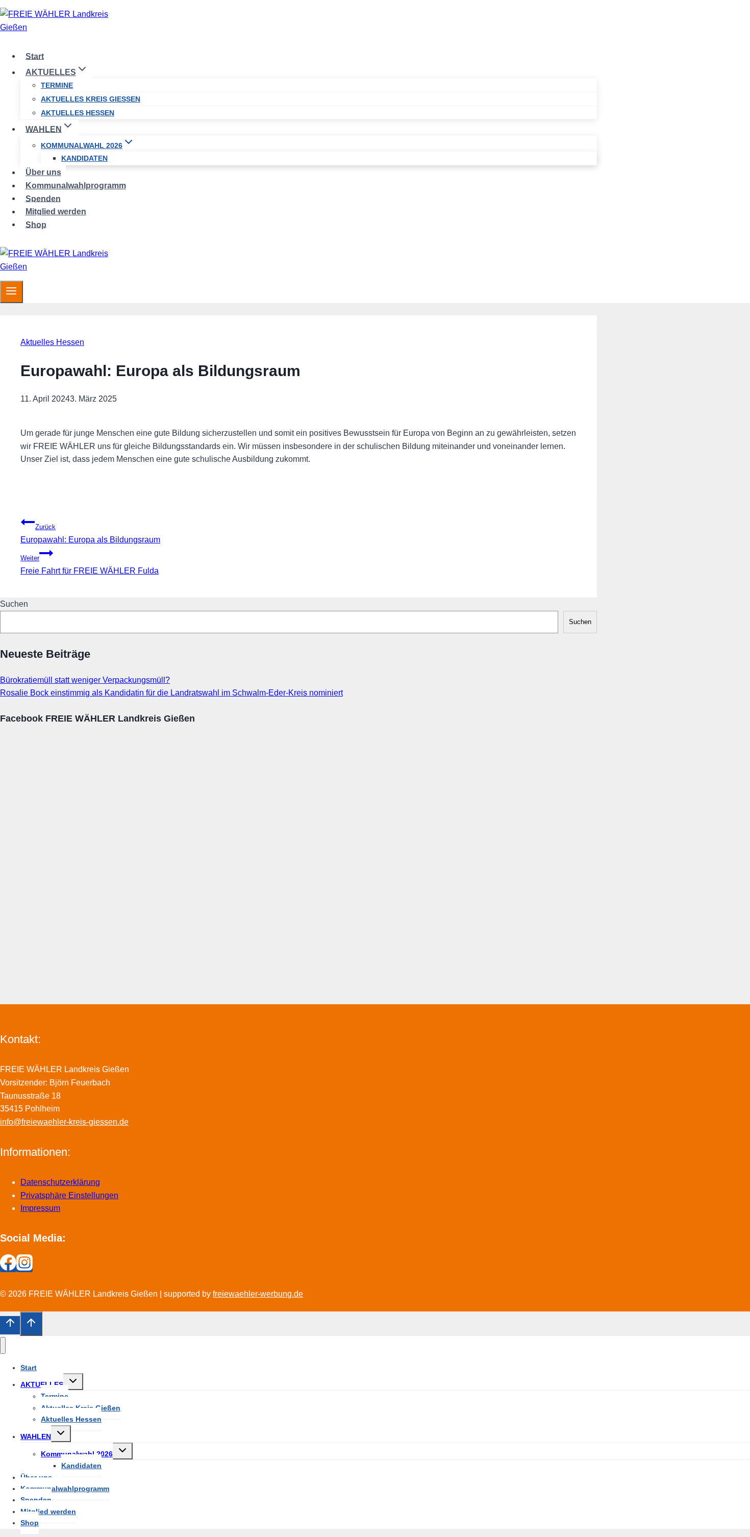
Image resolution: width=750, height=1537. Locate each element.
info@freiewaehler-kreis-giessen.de (64, 1122)
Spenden (43, 198)
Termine (57, 85)
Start (35, 56)
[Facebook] (8, 1267)
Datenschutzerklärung (60, 1182)
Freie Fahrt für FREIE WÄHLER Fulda (89, 564)
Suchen (14, 604)
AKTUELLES (41, 1384)
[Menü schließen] (3, 1345)
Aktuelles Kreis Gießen (90, 99)
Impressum (40, 1208)
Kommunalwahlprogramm (76, 185)
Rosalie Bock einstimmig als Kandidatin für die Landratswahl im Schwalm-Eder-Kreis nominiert (171, 692)
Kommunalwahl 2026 (77, 1454)
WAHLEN (35, 1436)
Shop (36, 224)
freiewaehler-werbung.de (258, 1294)
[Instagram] (24, 1267)
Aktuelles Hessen (77, 113)
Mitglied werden (56, 211)
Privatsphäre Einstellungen (69, 1195)
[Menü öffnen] (11, 292)
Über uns (43, 172)
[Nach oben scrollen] (10, 1325)
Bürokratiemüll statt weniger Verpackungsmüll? (85, 680)
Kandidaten (84, 158)
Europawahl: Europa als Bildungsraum (90, 533)
